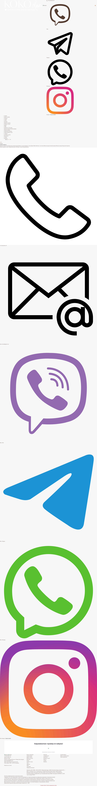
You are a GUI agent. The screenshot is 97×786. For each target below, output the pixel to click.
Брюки (5, 125)
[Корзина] (5, 141)
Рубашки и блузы (7, 124)
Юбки (5, 126)
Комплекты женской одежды (13, 145)
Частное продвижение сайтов (52, 785)
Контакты (5, 138)
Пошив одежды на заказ (8, 132)
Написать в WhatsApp (8, 759)
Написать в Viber (7, 758)
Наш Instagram (21, 759)
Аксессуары (29, 766)
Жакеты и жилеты (22, 145)
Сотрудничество (46, 755)
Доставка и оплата (7, 134)
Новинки (5, 118)
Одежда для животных (30, 767)
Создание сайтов (43, 785)
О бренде (5, 133)
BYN (9, 139)
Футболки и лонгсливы (8, 127)
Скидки (5, 119)
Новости (45, 759)
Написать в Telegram (15, 759)
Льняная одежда (29, 755)
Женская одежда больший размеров (10, 128)
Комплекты (28, 759)
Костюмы (5, 121)
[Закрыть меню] (1, 142)
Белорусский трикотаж (8, 131)
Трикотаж (28, 764)
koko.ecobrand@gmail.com (8, 760)
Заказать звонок (53, 114)
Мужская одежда (59, 145)
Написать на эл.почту (8, 765)
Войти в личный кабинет (64, 755)
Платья (5, 120)
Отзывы (5, 137)
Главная (5, 115)
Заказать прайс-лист (7, 757)
